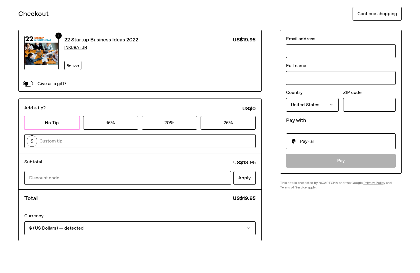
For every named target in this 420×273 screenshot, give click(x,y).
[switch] (28, 84)
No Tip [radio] (52, 122)
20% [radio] (169, 122)
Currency (33, 215)
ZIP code (352, 92)
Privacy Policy (374, 183)
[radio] (341, 141)
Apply (244, 177)
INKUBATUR (75, 47)
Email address (300, 38)
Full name (296, 65)
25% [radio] (228, 122)
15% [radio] (110, 122)
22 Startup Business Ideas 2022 (101, 40)
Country (294, 92)
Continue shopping (377, 13)
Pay (341, 160)
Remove (73, 65)
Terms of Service (293, 187)
